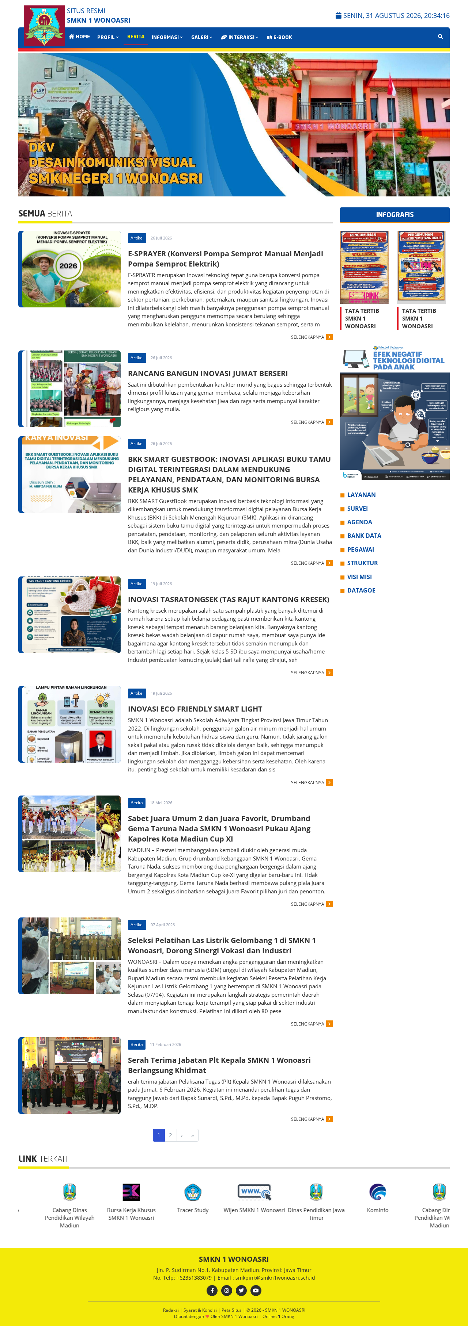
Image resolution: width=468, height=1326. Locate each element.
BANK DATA (364, 536)
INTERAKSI (240, 37)
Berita (137, 803)
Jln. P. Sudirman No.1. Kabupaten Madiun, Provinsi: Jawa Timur (234, 1269)
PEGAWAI (360, 549)
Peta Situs (232, 1310)
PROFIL (106, 37)
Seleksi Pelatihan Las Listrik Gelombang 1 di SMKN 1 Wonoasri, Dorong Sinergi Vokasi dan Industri (222, 945)
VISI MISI (359, 577)
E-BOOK (282, 37)
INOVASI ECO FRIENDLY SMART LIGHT (195, 709)
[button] (441, 125)
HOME (82, 37)
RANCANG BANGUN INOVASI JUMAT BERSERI (208, 373)
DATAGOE (361, 590)
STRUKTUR (362, 563)
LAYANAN (361, 495)
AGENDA (359, 522)
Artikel (137, 238)
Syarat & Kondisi (201, 1310)
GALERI (199, 37)
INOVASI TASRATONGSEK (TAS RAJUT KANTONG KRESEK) (228, 599)
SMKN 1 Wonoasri (240, 1316)
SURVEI (357, 509)
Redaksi (171, 1310)
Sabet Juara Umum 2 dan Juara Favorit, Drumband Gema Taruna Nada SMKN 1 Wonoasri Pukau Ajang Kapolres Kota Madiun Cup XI (219, 828)
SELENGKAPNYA (307, 337)
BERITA (135, 37)
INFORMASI (165, 37)
